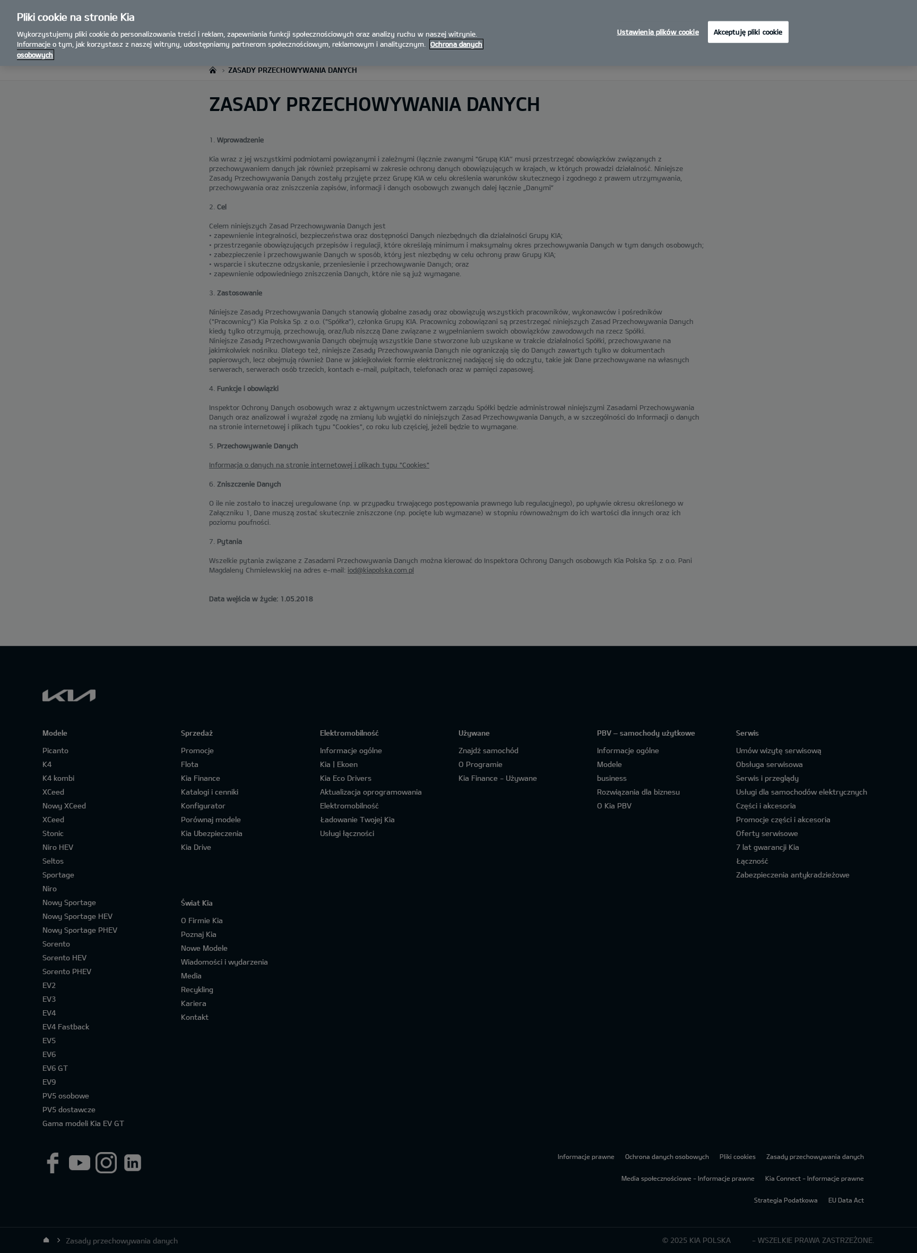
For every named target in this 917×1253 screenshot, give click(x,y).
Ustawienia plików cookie (658, 31)
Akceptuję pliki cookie (748, 31)
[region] (458, 33)
